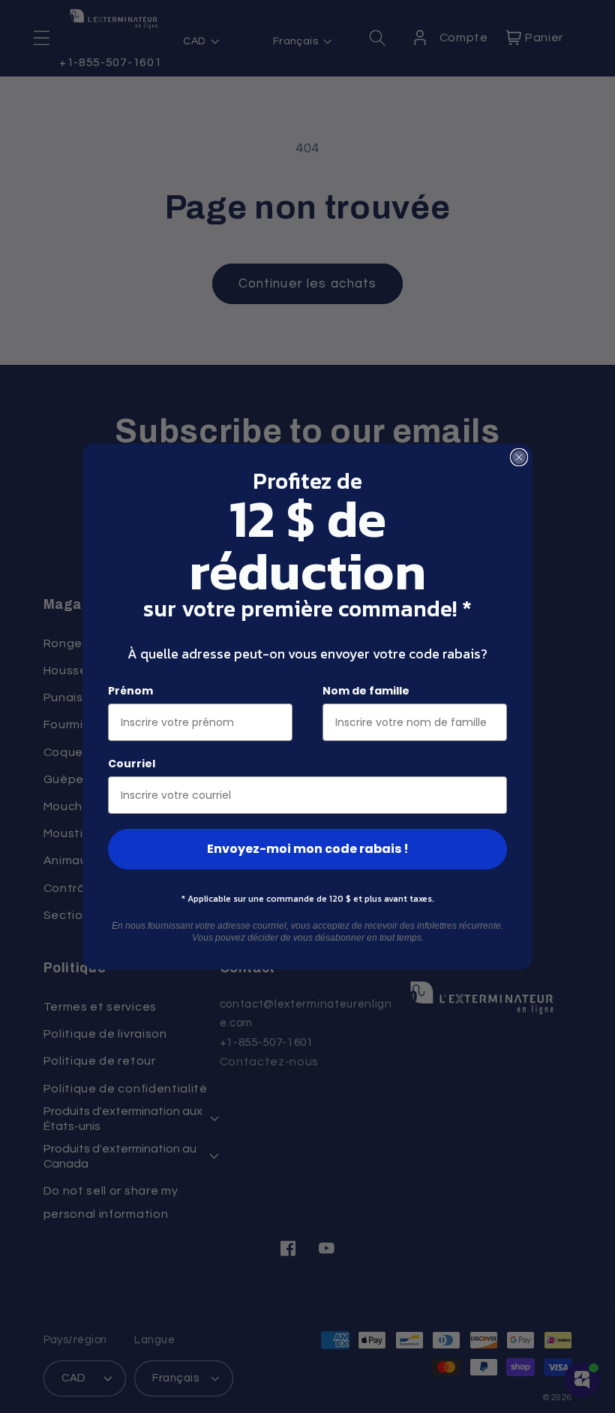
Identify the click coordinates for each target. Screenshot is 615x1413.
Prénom (130, 690)
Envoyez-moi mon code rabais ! (308, 848)
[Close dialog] (519, 457)
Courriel (131, 763)
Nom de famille (366, 690)
